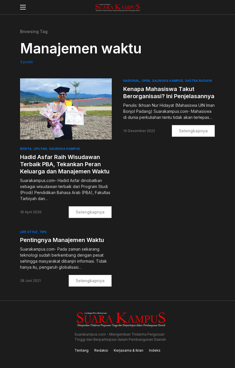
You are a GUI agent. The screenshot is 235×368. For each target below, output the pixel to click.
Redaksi (101, 350)
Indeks (154, 350)
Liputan (40, 149)
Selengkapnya (90, 212)
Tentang (82, 350)
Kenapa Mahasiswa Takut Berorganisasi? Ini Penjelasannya (168, 93)
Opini (146, 81)
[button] (23, 7)
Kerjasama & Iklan (128, 350)
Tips (43, 232)
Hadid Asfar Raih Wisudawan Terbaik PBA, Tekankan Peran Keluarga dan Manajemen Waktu (64, 164)
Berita (26, 149)
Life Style (29, 232)
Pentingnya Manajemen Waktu (62, 240)
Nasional (131, 81)
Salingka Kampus (64, 149)
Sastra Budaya (198, 81)
